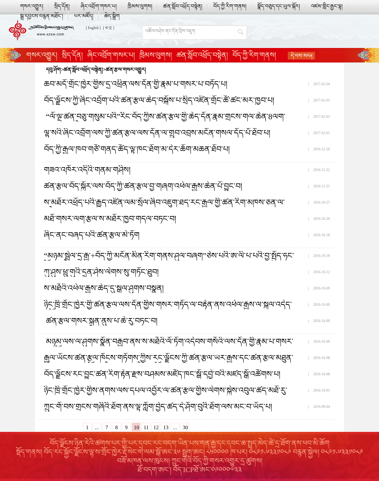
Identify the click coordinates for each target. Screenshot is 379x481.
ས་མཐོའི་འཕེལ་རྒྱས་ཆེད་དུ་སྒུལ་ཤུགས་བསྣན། (104, 288)
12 (156, 427)
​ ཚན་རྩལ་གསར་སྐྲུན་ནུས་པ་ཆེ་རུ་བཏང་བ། (101, 320)
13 (165, 427)
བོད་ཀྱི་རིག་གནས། (229, 6)
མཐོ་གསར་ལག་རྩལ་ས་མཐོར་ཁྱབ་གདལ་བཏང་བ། (110, 218)
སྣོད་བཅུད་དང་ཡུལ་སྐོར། (278, 6)
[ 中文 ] (108, 28)
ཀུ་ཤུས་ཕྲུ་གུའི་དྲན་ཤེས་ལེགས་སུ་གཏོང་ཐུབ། (101, 272)
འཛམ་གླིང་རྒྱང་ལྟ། (327, 6)
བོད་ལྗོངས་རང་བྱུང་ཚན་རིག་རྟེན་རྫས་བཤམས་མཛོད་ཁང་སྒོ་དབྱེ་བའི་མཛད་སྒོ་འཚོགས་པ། (162, 374)
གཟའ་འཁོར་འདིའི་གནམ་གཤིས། (87, 169)
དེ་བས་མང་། (301, 56)
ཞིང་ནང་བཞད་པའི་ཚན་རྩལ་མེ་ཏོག (91, 235)
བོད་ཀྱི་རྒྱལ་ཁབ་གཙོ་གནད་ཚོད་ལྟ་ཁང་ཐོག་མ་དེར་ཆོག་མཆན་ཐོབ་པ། (137, 149)
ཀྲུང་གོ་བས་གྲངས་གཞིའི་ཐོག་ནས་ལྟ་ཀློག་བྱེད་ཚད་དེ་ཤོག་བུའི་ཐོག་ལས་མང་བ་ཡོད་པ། (158, 406)
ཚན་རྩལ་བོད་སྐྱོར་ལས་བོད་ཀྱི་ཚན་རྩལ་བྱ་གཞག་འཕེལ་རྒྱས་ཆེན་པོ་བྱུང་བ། (143, 186)
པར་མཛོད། (83, 16)
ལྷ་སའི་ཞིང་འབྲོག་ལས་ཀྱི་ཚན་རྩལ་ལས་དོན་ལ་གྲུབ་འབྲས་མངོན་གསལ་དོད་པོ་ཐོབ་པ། (157, 132)
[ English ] (93, 28)
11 (146, 427)
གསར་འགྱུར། (31, 6)
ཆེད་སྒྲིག (112, 16)
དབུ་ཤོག (53, 70)
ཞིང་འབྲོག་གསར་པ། (99, 6)
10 (136, 427)
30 (185, 427)
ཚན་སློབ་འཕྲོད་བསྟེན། (182, 6)
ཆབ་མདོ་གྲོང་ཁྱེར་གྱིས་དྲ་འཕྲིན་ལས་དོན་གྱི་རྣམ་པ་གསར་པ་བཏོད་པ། (135, 84)
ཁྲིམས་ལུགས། (140, 6)
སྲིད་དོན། (62, 6)
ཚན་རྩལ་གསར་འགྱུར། (126, 70)
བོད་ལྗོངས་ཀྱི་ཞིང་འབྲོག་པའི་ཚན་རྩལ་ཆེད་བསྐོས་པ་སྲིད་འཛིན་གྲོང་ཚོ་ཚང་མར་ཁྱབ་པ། (159, 100)
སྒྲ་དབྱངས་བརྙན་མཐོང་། (41, 16)
